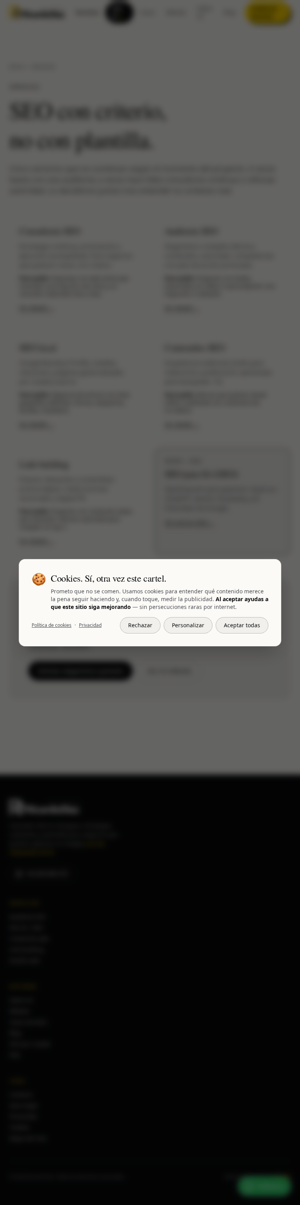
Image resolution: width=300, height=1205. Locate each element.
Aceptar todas (242, 625)
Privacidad (90, 625)
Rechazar (140, 625)
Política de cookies (51, 625)
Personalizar (188, 625)
